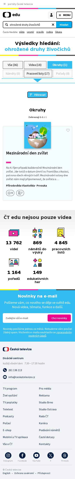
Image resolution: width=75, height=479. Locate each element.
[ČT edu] (11, 16)
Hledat (64, 24)
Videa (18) (35, 65)
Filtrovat (40, 94)
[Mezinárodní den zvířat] (37, 163)
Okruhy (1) (59, 65)
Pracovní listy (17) (38, 73)
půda (21, 31)
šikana (58, 31)
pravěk (40, 31)
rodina (49, 31)
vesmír (30, 31)
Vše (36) (13, 65)
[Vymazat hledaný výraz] (53, 25)
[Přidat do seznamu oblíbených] (68, 130)
